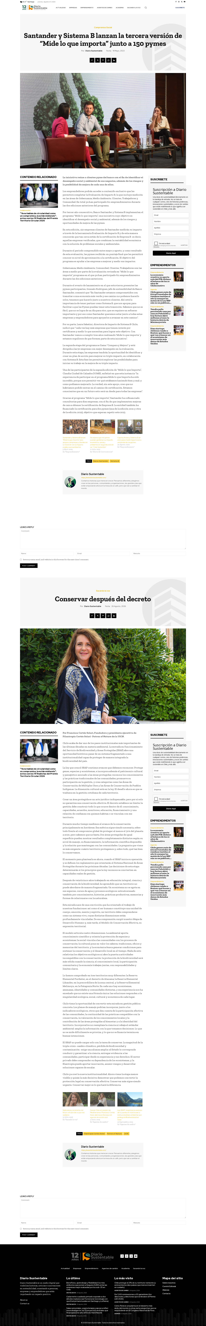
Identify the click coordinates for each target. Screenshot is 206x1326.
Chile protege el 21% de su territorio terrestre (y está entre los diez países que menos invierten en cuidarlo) (135, 1285)
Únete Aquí (171, 253)
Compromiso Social (103, 28)
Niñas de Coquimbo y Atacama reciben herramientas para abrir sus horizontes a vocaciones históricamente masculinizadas (60, 512)
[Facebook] (176, 1)
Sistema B (115, 461)
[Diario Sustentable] (71, 482)
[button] (146, 7)
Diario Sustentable (93, 51)
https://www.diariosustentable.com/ (93, 478)
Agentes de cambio (121, 1290)
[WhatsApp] (108, 60)
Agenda (153, 289)
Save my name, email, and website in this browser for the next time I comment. (56, 559)
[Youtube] (184, 1)
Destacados (71, 1293)
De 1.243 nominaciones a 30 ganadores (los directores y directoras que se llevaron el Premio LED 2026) (135, 1296)
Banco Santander (100, 461)
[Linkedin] (114, 60)
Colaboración (25, 210)
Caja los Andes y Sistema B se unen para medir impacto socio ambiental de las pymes (129, 439)
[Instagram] (178, 1)
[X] (181, 1)
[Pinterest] (103, 60)
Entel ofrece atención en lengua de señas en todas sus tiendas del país (146, 510)
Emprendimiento (157, 272)
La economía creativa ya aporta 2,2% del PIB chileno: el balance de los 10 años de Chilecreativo (160, 280)
